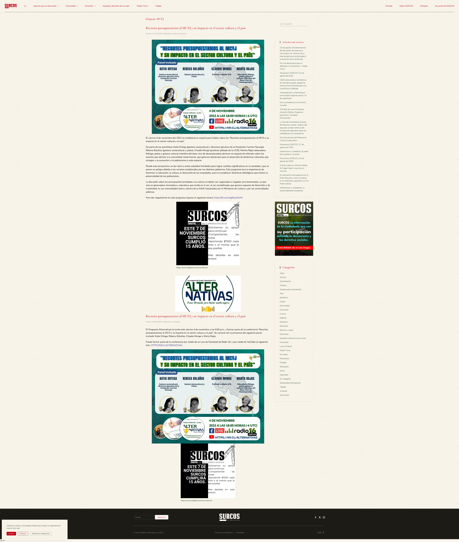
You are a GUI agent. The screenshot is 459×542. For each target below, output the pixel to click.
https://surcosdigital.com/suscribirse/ (192, 267)
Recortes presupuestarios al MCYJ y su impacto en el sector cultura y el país (196, 28)
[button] (25, 6)
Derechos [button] (89, 6)
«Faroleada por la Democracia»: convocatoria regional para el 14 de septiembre (293, 95)
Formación (284, 342)
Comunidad (284, 305)
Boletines (284, 297)
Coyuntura (284, 309)
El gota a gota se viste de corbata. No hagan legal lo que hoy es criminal (294, 168)
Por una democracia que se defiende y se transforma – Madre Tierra (293, 66)
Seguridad (284, 374)
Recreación (284, 366)
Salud (282, 370)
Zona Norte (284, 395)
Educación (284, 326)
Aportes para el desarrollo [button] (44, 6)
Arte (281, 293)
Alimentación (285, 281)
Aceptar (11, 534)
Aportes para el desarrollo (290, 289)
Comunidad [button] (70, 6)
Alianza (283, 277)
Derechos (182, 34)
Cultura (176, 34)
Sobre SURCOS (406, 6)
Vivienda (283, 391)
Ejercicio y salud (286, 330)
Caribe (282, 301)
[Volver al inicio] (11, 6)
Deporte (283, 318)
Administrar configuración (41, 534)
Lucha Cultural (286, 346)
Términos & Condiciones (224, 532)
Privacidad (240, 532)
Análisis (283, 285)
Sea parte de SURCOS (444, 6)
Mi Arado (283, 354)
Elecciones (284, 334)
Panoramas (284, 358)
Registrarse (161, 517)
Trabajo (158, 6)
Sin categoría (285, 379)
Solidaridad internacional (290, 383)
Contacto (424, 6)
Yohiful (160, 532)
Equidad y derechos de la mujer (116, 6)
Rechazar (23, 534)
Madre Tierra (142, 6)
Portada (389, 6)
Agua (282, 273)
